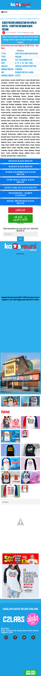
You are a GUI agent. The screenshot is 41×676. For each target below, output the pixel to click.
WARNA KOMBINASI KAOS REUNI (20, 173)
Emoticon (5, 502)
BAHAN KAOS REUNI (20, 166)
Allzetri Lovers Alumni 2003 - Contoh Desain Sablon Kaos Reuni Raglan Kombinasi (29, 440)
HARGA (20, 210)
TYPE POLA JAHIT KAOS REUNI (20, 180)
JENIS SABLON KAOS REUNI (20, 187)
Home (2, 19)
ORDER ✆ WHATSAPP (20, 218)
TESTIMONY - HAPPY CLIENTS (20, 194)
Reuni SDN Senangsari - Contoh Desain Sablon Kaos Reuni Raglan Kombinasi (30, 495)
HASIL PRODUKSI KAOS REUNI (20, 202)
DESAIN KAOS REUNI (20, 161)
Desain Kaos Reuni (11, 19)
